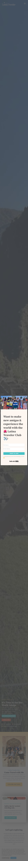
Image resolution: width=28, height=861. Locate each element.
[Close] (25, 397)
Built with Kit (14, 461)
